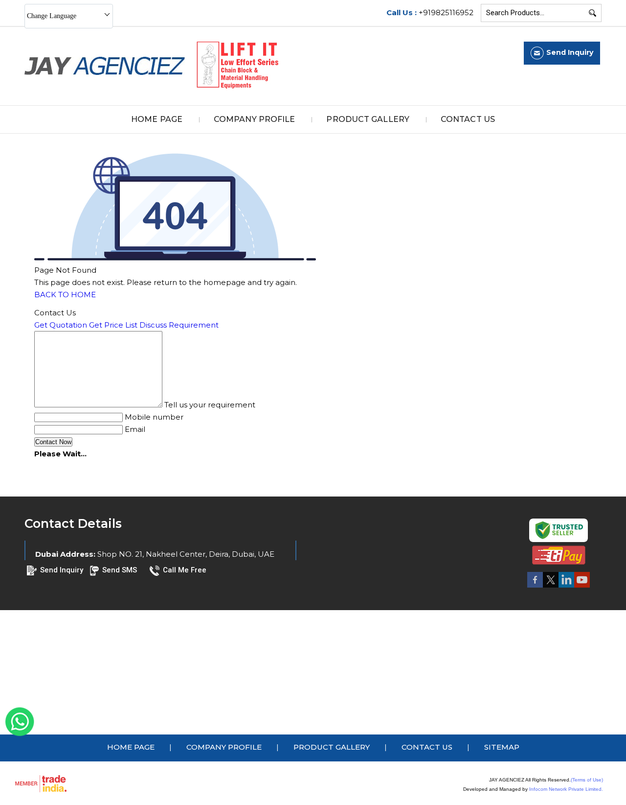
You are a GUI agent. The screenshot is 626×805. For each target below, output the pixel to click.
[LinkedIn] (566, 587)
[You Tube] (582, 587)
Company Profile (254, 119)
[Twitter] (551, 587)
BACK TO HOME (65, 294)
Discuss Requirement (179, 325)
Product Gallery (367, 119)
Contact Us (468, 119)
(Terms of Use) (587, 779)
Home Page (156, 119)
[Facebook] (535, 587)
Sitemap (501, 747)
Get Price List (113, 325)
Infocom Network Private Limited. (566, 789)
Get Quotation (60, 325)
